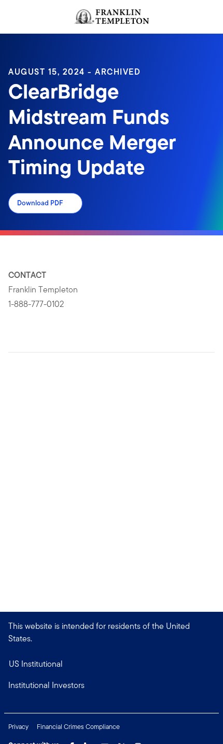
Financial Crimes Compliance (78, 727)
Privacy (18, 727)
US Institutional (36, 664)
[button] (111, 685)
